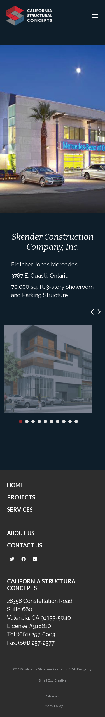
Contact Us (24, 545)
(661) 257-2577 (36, 642)
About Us (20, 533)
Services (20, 509)
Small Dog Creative (52, 680)
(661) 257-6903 (36, 634)
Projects (21, 497)
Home (15, 485)
